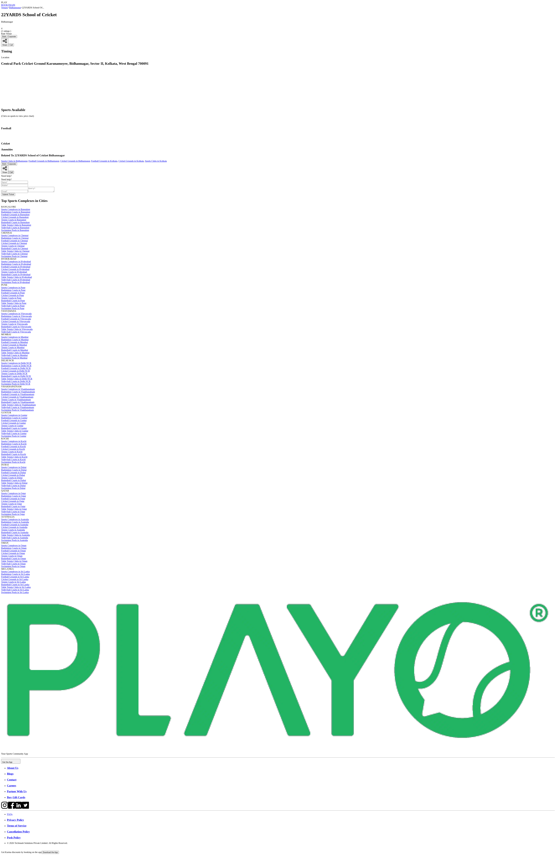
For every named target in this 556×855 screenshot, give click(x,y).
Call (11, 172)
